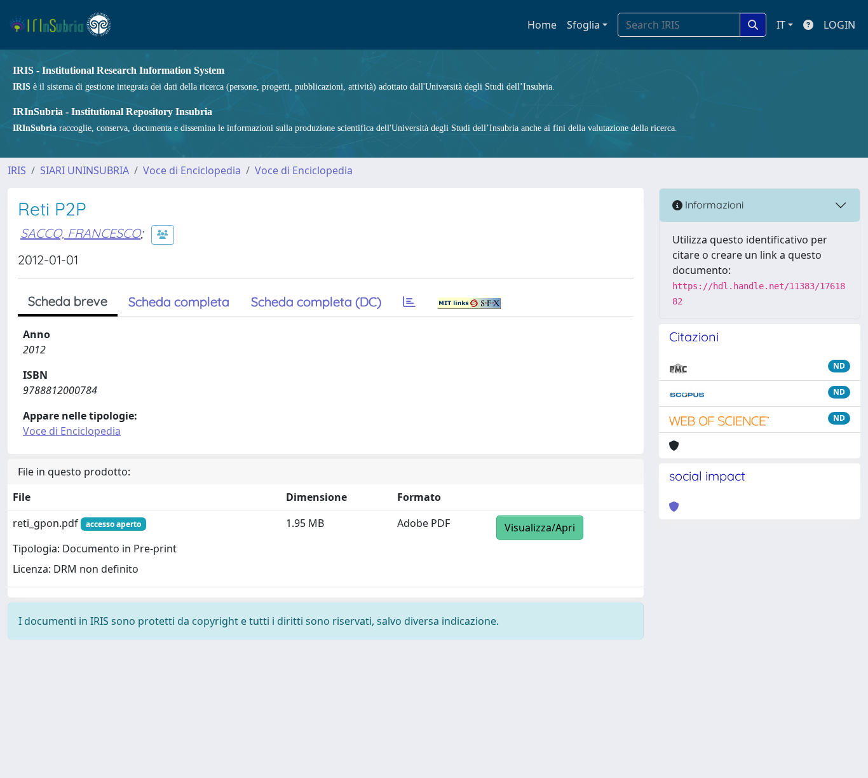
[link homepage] (66, 25)
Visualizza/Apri (540, 528)
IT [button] (780, 25)
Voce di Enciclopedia (192, 170)
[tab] (409, 302)
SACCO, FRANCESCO (80, 233)
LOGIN (839, 25)
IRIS (17, 170)
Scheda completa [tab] (178, 302)
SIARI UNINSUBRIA (84, 170)
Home (542, 25)
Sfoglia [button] (583, 25)
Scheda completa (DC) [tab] (316, 302)
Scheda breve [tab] (67, 301)
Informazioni (712, 204)
